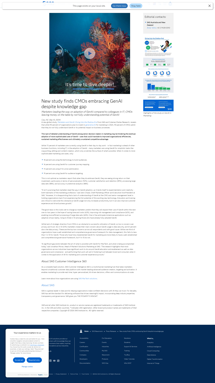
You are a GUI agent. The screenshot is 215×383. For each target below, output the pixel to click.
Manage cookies (27, 367)
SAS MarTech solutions (87, 278)
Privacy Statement (61, 374)
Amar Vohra (151, 28)
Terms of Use (74, 374)
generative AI (90, 125)
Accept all (19, 360)
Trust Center (85, 374)
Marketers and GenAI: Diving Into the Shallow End (77, 122)
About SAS (47, 285)
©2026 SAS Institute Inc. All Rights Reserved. (107, 374)
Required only (34, 360)
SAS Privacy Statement (37, 345)
